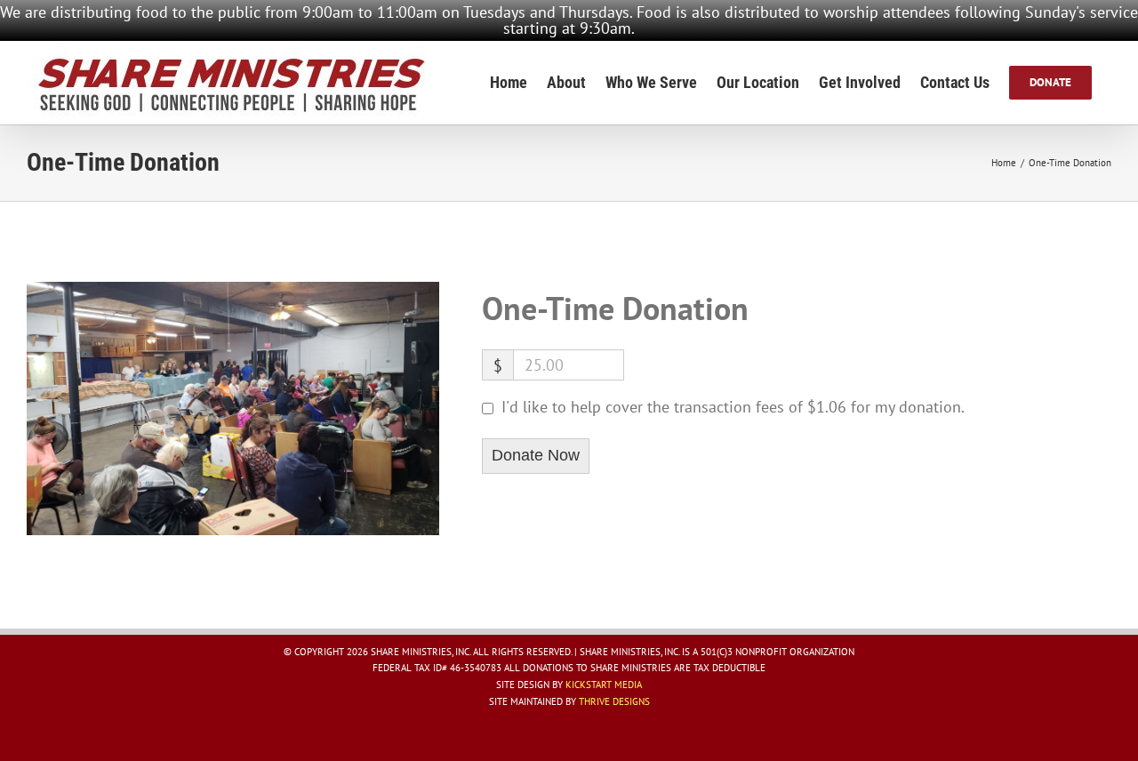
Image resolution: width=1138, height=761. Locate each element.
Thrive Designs (614, 701)
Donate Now (536, 455)
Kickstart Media (603, 684)
